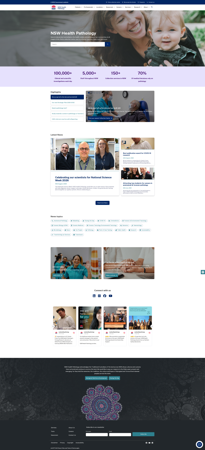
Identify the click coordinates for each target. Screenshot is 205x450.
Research (137, 7)
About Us (72, 427)
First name (89, 431)
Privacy (62, 443)
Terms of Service (71, 448)
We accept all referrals (130, 2)
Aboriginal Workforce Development (96, 378)
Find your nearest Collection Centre (99, 118)
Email (110, 431)
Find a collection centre (114, 2)
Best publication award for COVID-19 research (137, 154)
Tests (53, 431)
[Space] (63, 7)
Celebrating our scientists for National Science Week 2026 (83, 179)
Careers (119, 7)
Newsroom (109, 7)
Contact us (151, 2)
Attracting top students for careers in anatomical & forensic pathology (137, 184)
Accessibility (80, 443)
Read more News (102, 203)
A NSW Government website (59, 2)
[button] (203, 272)
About (146, 7)
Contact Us (72, 435)
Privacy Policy (61, 448)
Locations (99, 7)
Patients (77, 7)
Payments (142, 2)
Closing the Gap (114, 378)
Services (128, 7)
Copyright (70, 443)
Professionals (88, 7)
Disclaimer (54, 443)
